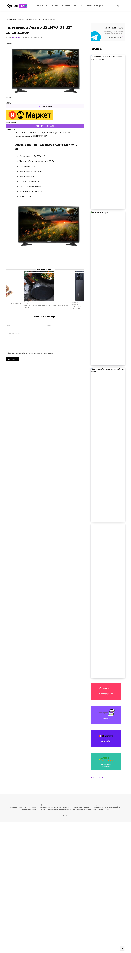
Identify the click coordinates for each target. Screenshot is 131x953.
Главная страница (12, 19)
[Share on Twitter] (8, 133)
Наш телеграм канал (99, 778)
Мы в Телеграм (47, 106)
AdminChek (15, 37)
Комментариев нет (38, 37)
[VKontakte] (8, 139)
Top (66, 815)
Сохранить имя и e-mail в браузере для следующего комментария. (30, 353)
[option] (46, 289)
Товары (21, 19)
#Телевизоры (10, 129)
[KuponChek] (18, 5)
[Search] (123, 5)
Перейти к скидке (45, 126)
